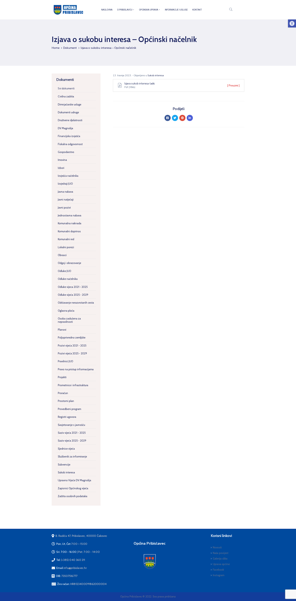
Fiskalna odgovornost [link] (70, 144)
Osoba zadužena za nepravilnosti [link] (69, 320)
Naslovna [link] (107, 9)
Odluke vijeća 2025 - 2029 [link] (73, 294)
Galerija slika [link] (220, 558)
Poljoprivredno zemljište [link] (71, 337)
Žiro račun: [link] (82, 584)
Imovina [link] (62, 159)
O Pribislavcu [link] (124, 9)
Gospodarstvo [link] (66, 152)
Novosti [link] (217, 547)
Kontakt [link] (197, 9)
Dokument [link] (70, 48)
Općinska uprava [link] (148, 9)
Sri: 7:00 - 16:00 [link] (78, 552)
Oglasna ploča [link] (66, 310)
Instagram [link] (218, 575)
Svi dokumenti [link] (66, 88)
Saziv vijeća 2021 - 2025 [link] (72, 432)
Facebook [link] (218, 569)
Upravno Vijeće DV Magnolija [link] (74, 480)
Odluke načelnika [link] (68, 278)
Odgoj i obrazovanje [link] (69, 263)
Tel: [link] (70, 560)
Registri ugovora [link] (67, 416)
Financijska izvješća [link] (69, 136)
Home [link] (56, 48)
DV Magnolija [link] (65, 128)
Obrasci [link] (62, 255)
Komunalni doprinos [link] (69, 231)
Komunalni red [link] (66, 239)
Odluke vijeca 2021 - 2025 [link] (73, 286)
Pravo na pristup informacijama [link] (76, 369)
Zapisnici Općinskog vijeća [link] (73, 488)
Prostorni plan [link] (66, 401)
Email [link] (71, 568)
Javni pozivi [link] (64, 207)
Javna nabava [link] (65, 191)
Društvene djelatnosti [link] (70, 120)
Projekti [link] (62, 377)
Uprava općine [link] (221, 564)
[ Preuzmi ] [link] (233, 85)
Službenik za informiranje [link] (72, 456)
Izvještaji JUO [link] (65, 183)
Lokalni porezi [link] (66, 247)
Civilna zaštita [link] (66, 96)
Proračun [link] (63, 393)
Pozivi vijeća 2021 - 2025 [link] (72, 345)
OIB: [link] (66, 576)
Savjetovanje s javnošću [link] (71, 424)
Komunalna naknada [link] (69, 223)
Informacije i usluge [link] (176, 9)
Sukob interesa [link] (66, 472)
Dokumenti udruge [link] (68, 112)
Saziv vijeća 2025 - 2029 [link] (72, 440)
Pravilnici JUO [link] (65, 361)
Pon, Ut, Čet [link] (71, 544)
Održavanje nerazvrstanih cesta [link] (76, 302)
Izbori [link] (61, 167)
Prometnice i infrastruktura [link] (73, 385)
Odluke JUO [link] (64, 271)
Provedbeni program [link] (69, 409)
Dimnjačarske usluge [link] (69, 104)
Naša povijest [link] (220, 553)
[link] (292, 23)
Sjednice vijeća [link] (66, 448)
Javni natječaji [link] (66, 199)
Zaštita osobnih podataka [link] (72, 496)
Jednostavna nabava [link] (69, 215)
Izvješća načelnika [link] (68, 175)
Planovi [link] (62, 329)
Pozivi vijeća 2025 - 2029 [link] (72, 353)
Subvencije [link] (64, 464)
